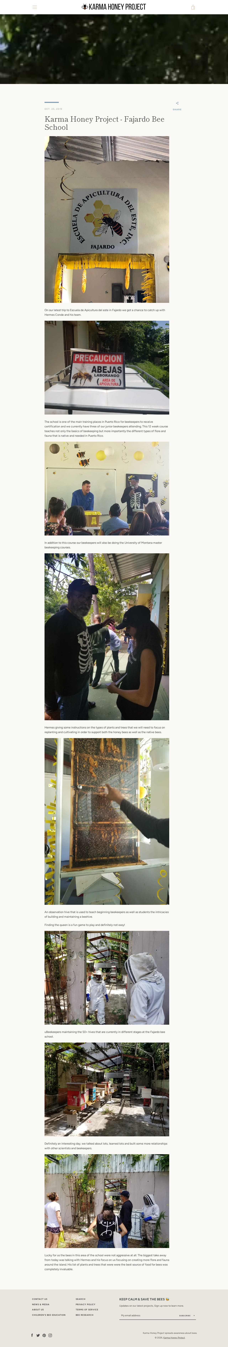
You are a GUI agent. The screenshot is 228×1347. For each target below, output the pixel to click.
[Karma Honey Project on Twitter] (38, 1335)
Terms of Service (87, 1309)
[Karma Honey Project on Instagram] (50, 1335)
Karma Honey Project (174, 1337)
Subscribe (185, 1315)
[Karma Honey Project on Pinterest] (44, 1335)
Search (81, 1299)
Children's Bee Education (49, 1315)
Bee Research (85, 1315)
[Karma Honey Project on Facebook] (32, 1335)
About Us (38, 1309)
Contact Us (39, 1299)
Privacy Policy (85, 1304)
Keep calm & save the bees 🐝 (144, 1299)
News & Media (41, 1304)
